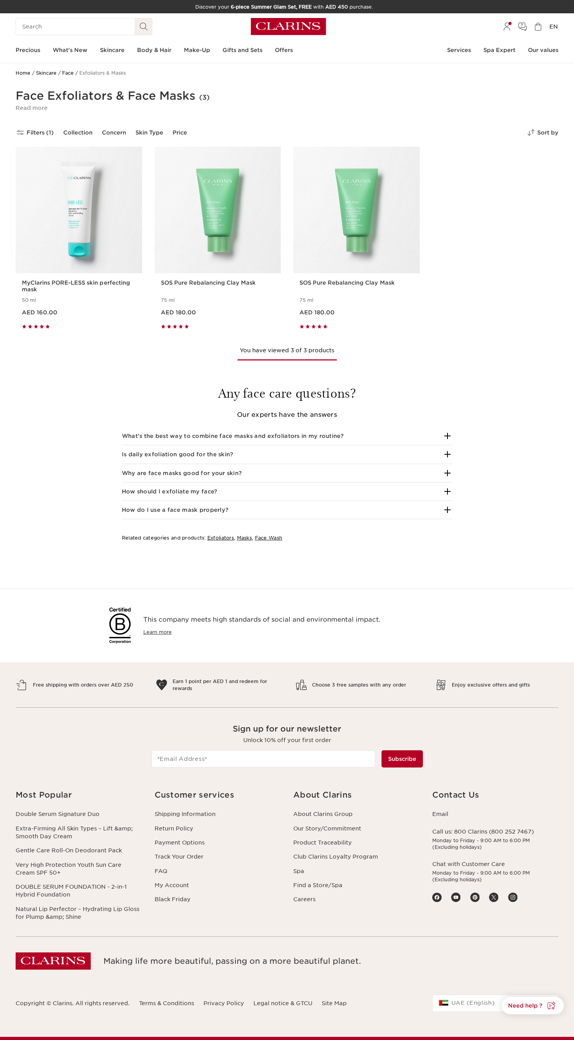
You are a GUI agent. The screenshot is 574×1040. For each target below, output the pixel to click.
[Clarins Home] (288, 26)
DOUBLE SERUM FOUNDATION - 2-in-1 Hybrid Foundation (71, 891)
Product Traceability (322, 842)
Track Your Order (179, 857)
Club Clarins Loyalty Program (335, 857)
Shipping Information (185, 814)
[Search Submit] (143, 26)
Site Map (334, 1003)
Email (440, 814)
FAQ (161, 871)
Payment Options (180, 842)
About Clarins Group (323, 814)
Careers (304, 899)
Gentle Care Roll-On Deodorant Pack (69, 850)
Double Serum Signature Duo (58, 814)
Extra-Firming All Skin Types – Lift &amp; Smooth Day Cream (74, 832)
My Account (172, 885)
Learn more (157, 632)
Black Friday (173, 899)
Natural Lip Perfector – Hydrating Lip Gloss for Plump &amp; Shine (77, 913)
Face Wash (269, 538)
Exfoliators (220, 538)
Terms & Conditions (166, 1003)
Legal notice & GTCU (282, 1003)
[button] (32, 108)
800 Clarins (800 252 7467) (494, 831)
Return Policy (174, 828)
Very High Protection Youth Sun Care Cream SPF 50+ (68, 869)
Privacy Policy (223, 1003)
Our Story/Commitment (327, 828)
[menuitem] (507, 26)
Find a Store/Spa (317, 885)
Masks (244, 538)
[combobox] (495, 1003)
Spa (298, 871)
